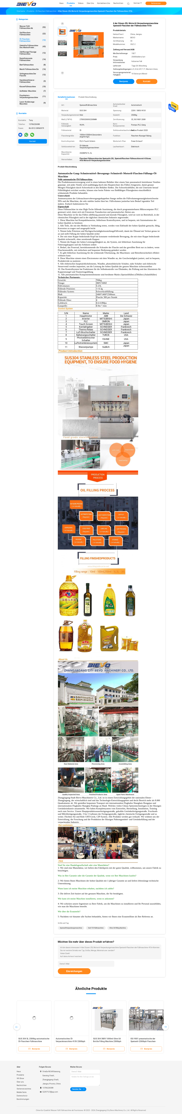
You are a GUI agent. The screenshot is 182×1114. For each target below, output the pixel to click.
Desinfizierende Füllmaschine (33, 59)
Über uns (20, 1082)
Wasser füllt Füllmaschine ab (33, 27)
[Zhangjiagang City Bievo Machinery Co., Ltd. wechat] (32, 135)
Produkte (20, 1075)
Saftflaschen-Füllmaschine (33, 34)
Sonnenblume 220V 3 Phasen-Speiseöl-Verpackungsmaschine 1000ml (107, 1041)
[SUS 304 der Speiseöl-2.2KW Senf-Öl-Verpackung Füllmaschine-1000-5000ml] (146, 1018)
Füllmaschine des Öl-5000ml (68, 1038)
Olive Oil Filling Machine (117, 928)
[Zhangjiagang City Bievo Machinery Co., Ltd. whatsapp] (26, 135)
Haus (19, 1071)
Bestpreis (123, 81)
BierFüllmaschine (33, 65)
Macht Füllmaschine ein (33, 69)
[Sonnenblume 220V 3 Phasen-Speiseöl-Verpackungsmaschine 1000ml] (109, 1018)
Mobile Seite (21, 1092)
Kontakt (32, 141)
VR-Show (20, 1078)
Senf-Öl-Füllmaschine (96, 928)
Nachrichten (21, 1085)
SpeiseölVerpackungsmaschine (71, 928)
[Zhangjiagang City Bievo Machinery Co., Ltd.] (26, 4)
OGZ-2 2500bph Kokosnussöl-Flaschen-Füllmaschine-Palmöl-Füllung (32, 1041)
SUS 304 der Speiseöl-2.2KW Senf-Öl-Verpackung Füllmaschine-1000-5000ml (146, 1041)
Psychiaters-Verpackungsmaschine (33, 96)
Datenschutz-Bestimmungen (23, 1097)
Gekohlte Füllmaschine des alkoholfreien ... (33, 46)
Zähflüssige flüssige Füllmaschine (33, 53)
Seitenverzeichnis (24, 1089)
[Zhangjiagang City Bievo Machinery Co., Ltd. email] (20, 135)
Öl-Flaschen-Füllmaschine (33, 40)
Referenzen (156, 3)
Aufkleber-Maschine (33, 91)
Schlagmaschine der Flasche (33, 75)
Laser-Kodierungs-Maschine (33, 103)
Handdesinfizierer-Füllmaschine (33, 81)
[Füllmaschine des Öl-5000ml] (71, 1018)
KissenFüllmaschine (33, 87)
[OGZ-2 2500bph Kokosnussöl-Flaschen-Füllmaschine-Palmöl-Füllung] (34, 1018)
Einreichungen (74, 971)
